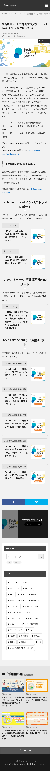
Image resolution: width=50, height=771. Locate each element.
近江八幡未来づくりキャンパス (21, 648)
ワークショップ (16, 630)
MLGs (22, 594)
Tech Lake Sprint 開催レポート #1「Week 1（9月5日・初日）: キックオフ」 (16, 373)
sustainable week (31, 606)
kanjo (12, 594)
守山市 (30, 630)
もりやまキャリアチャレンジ (21, 612)
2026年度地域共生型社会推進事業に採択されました (37, 731)
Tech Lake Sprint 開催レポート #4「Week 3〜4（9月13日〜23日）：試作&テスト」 (16, 451)
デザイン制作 (33, 618)
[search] (41, 556)
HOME (7, 14)
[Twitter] (36, 502)
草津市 (12, 642)
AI (11, 582)
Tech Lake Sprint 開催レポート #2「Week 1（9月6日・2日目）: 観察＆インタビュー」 (16, 399)
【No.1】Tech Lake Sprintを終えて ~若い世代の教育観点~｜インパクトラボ (16, 235)
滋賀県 (16, 36)
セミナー (17, 562)
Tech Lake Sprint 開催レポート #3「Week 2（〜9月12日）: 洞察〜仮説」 (16, 423)
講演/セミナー (24, 36)
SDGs (9, 562)
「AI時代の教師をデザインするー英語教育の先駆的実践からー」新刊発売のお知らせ (13, 734)
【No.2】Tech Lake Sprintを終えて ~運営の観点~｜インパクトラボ (16, 259)
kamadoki (28, 588)
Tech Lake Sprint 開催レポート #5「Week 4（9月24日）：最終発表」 (16, 475)
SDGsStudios (35, 600)
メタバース (14, 624)
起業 (39, 642)
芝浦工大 (37, 636)
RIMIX (12, 600)
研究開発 (24, 636)
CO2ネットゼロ (23, 582)
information (18, 14)
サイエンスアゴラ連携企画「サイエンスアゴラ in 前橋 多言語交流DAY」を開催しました (13, 701)
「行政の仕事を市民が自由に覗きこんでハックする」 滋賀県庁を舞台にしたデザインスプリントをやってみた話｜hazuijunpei (16, 320)
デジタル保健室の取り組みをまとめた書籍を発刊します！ (37, 700)
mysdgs (34, 594)
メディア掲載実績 (31, 624)
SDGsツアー (14, 606)
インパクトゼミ (16, 618)
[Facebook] (13, 502)
